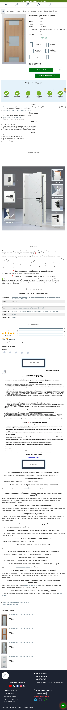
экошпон (22, 311)
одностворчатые (17, 308)
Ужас (4, 356)
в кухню (37, 297)
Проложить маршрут (41, 693)
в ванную (43, 297)
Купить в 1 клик (41, 69)
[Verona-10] (14, 39)
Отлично (28, 356)
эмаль (39, 311)
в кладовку (55, 297)
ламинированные (54, 311)
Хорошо (22, 356)
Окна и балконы (53, 11)
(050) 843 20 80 (41, 676)
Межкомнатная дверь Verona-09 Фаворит (21, 656)
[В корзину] (59, 70)
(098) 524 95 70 (41, 673)
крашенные (15, 311)
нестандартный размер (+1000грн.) (33, 308)
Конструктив (26, 11)
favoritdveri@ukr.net (10, 690)
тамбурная (24, 298)
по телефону (27, 488)
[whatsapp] (46, 700)
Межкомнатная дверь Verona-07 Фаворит (21, 628)
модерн (14, 314)
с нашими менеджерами (23, 567)
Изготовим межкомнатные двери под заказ (16, 602)
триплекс (22, 305)
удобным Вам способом (31, 585)
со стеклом (15, 305)
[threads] (24, 686)
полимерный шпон (31, 311)
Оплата (46, 11)
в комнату (25, 297)
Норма (16, 356)
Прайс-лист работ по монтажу (12, 117)
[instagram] (21, 686)
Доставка (40, 11)
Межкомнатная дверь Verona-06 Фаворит (21, 642)
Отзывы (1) (18, 11)
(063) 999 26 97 (41, 679)
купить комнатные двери (10, 604)
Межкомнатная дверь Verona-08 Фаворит (21, 614)
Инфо (3, 11)
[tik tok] (13, 686)
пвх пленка (45, 311)
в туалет (49, 297)
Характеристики (10, 11)
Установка (33, 11)
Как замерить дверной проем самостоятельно (17, 110)
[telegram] (36, 700)
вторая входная (16, 297)
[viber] (41, 700)
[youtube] (10, 686)
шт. (41, 24)
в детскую (31, 297)
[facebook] (17, 686)
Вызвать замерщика (9, 107)
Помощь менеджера (46, 75)
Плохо (10, 356)
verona (14, 317)
